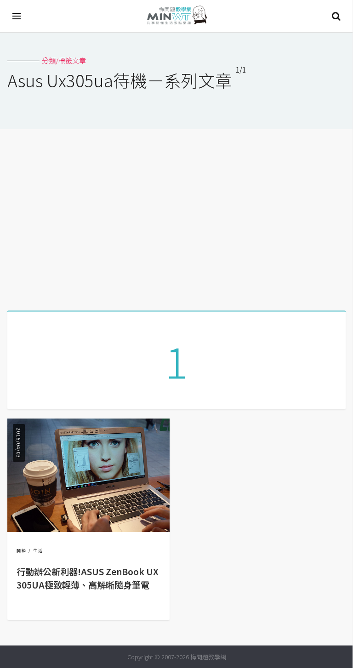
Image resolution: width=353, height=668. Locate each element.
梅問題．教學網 (176, 16)
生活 (38, 551)
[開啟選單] (17, 16)
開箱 (22, 551)
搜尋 (336, 16)
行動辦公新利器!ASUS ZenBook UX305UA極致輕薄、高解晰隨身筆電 (88, 578)
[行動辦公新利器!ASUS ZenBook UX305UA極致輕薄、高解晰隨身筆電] (88, 529)
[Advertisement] (176, 216)
